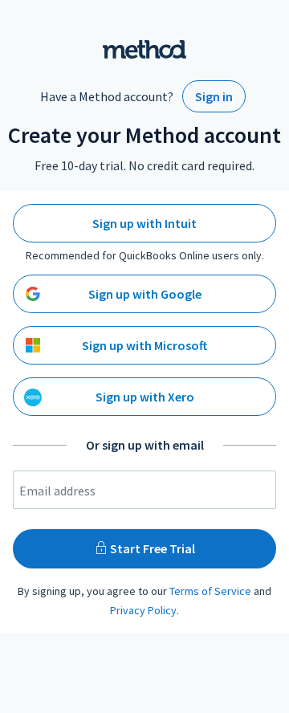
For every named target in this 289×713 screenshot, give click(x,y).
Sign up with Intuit (144, 223)
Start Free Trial (151, 548)
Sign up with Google (144, 294)
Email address (57, 491)
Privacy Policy (143, 610)
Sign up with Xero (145, 397)
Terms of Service (210, 591)
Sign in (214, 96)
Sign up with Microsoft (144, 345)
